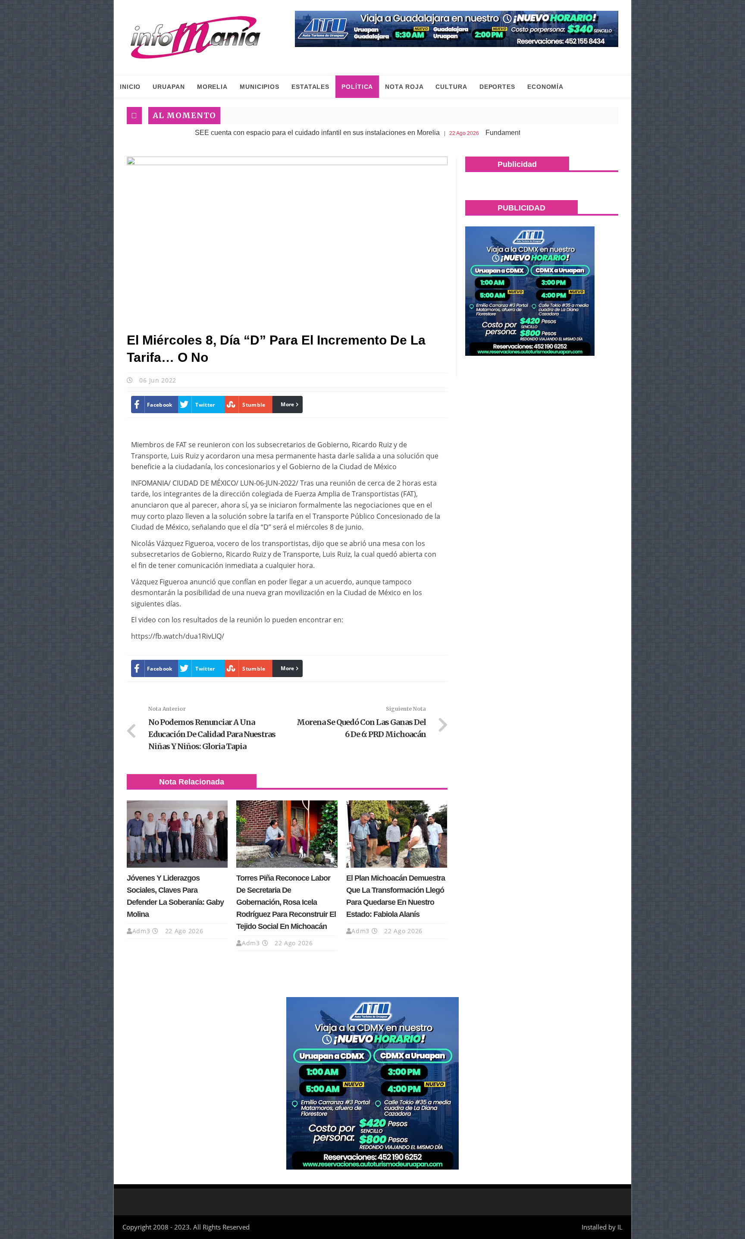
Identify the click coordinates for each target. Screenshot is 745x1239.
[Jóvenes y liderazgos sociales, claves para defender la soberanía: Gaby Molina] (177, 834)
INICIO (130, 86)
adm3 (141, 931)
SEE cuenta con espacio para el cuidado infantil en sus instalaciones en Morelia (274, 132)
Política (357, 86)
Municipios (259, 86)
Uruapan (169, 86)
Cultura (451, 86)
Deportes (497, 86)
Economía (545, 86)
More (287, 404)
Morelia (212, 86)
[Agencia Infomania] (196, 37)
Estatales (310, 86)
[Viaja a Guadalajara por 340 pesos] (456, 29)
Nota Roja (404, 86)
